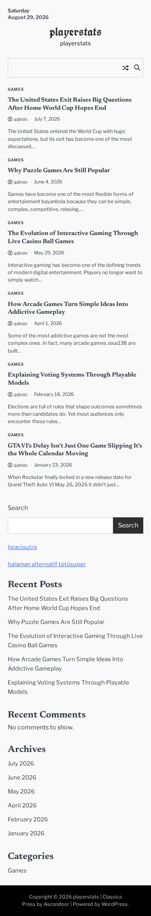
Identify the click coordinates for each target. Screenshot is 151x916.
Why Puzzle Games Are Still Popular (59, 171)
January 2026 (26, 833)
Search (18, 508)
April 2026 (22, 805)
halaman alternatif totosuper (47, 564)
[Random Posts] (125, 68)
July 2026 (21, 763)
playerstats (76, 32)
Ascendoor (56, 904)
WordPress (114, 904)
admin (20, 119)
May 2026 (21, 791)
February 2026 (28, 819)
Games (16, 89)
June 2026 (22, 777)
